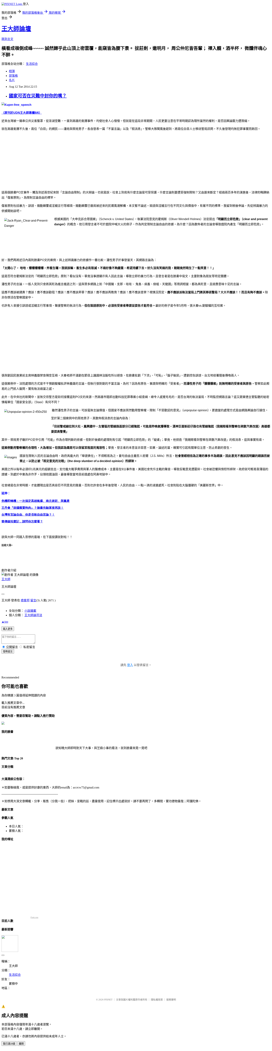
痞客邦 (25, 600)
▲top (4, 621)
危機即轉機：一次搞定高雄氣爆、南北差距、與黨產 (35, 500)
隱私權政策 (157, 999)
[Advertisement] (32, 160)
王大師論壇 (16, 28)
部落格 (13, 75)
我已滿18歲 (9, 1043)
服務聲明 (171, 999)
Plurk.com (34, 917)
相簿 (12, 71)
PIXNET (108, 999)
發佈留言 (8, 651)
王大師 (5, 579)
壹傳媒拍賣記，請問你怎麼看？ (22, 521)
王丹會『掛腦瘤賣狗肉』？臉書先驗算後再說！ (32, 507)
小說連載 (30, 610)
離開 (21, 1043)
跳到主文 (7, 39)
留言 (33, 600)
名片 (12, 80)
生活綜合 (32, 63)
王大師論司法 (33, 615)
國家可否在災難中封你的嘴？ (38, 95)
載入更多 (8, 628)
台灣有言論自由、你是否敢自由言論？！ (28, 514)
